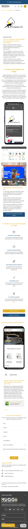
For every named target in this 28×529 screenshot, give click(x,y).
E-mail (5, 436)
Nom (4, 423)
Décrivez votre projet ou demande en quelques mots (14, 450)
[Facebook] (6, 509)
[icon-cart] (21, 6)
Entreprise (5, 432)
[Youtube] (10, 509)
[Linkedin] (14, 509)
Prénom (5, 427)
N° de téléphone (6, 440)
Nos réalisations (10, 10)
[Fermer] (13, 525)
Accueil (3, 10)
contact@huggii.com (8, 476)
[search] (18, 6)
